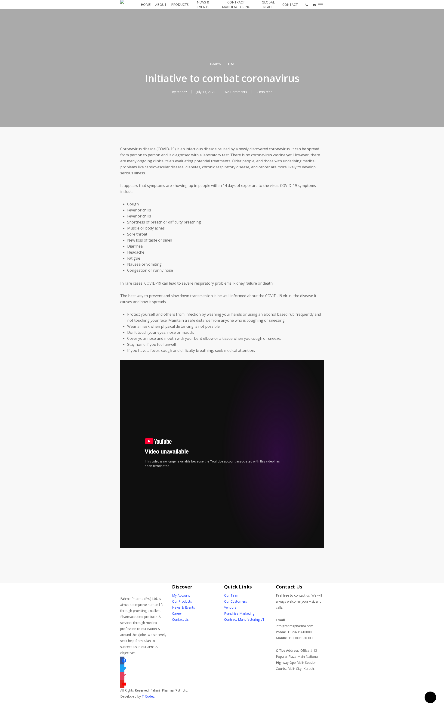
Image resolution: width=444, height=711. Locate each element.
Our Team (231, 595)
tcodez (182, 92)
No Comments (236, 92)
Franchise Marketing (239, 613)
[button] (321, 4)
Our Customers (235, 601)
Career (177, 613)
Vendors (230, 607)
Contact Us (180, 619)
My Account (181, 595)
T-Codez (148, 696)
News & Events (183, 607)
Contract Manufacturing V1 (244, 619)
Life (231, 64)
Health (215, 64)
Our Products (182, 601)
